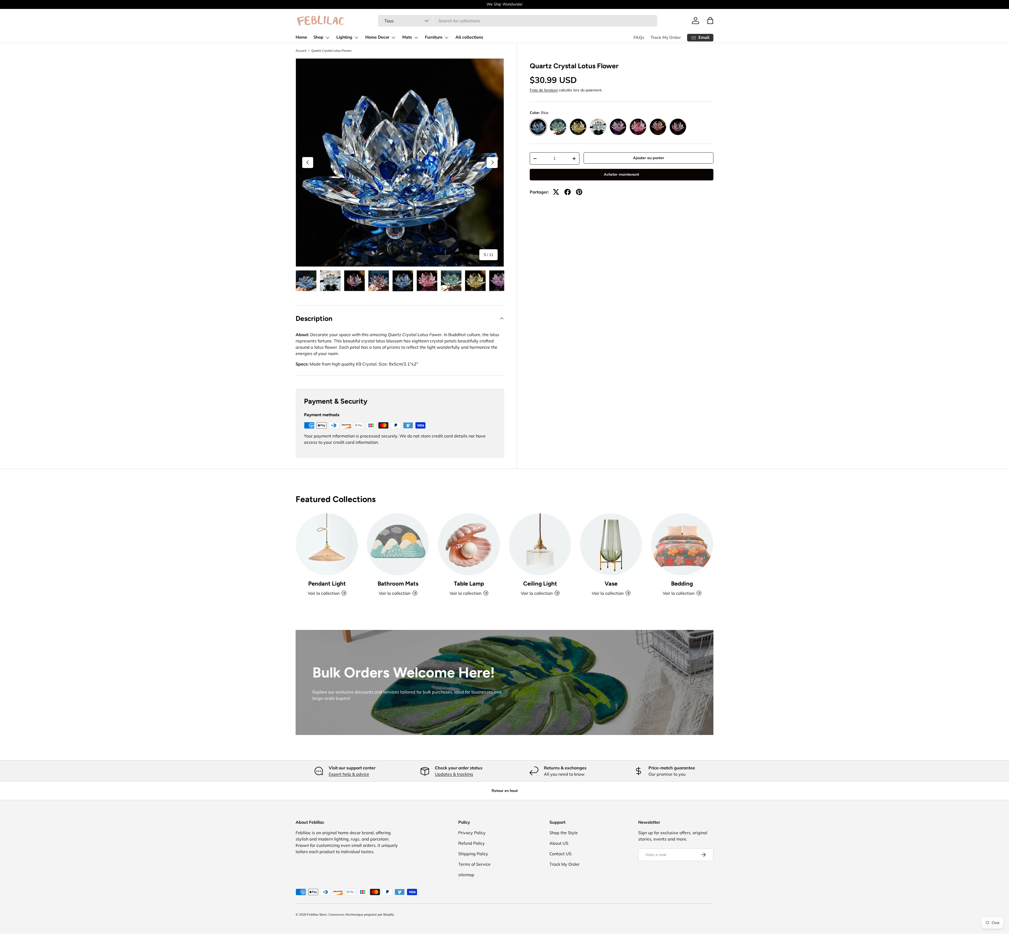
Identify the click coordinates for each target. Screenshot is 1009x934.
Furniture (433, 37)
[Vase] (611, 544)
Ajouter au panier (648, 157)
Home (301, 37)
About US (558, 843)
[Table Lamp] (469, 544)
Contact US (560, 853)
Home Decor (377, 37)
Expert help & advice (349, 774)
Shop (318, 37)
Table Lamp (469, 583)
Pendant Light (327, 583)
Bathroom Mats (398, 583)
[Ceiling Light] (540, 544)
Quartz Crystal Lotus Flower (331, 50)
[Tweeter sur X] (556, 192)
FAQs (639, 37)
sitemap (466, 874)
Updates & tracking (454, 774)
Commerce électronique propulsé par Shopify (361, 914)
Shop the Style (563, 832)
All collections (469, 37)
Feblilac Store (317, 914)
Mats (407, 37)
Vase (611, 583)
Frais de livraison (544, 90)
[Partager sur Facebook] (567, 192)
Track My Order (666, 37)
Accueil (301, 50)
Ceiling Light (540, 583)
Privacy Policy (472, 832)
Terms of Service (474, 864)
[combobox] (517, 21)
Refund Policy (471, 843)
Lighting (344, 37)
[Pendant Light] (327, 544)
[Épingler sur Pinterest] (579, 192)
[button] (710, 20)
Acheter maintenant (621, 174)
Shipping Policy (473, 853)
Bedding (682, 583)
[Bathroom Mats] (398, 544)
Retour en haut (505, 790)
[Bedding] (682, 544)
